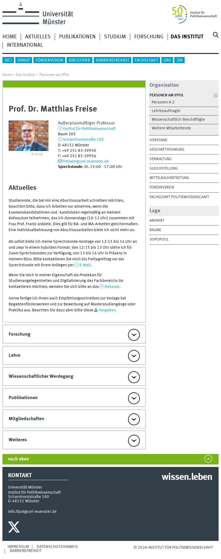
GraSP (24, 60)
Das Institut (25, 75)
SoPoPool (159, 239)
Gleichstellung (164, 168)
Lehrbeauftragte (166, 111)
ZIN (179, 60)
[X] (14, 528)
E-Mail (85, 265)
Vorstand (158, 140)
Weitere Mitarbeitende (171, 128)
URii (167, 60)
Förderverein (49, 60)
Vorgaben (107, 310)
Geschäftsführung (167, 149)
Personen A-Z (163, 102)
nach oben (18, 459)
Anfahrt (157, 221)
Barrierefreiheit (112, 60)
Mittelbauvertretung (169, 178)
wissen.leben (187, 477)
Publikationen (77, 37)
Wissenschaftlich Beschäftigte (178, 120)
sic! (8, 60)
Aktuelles (38, 37)
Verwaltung (161, 159)
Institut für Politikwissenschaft (89, 129)
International (25, 45)
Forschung (149, 37)
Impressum (18, 547)
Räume (155, 230)
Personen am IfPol (54, 75)
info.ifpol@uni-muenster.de (32, 512)
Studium (115, 37)
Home (9, 37)
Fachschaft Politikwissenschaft (179, 197)
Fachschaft (146, 60)
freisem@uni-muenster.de (86, 161)
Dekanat (112, 287)
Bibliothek (79, 60)
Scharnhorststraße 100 (83, 139)
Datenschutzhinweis (57, 547)
